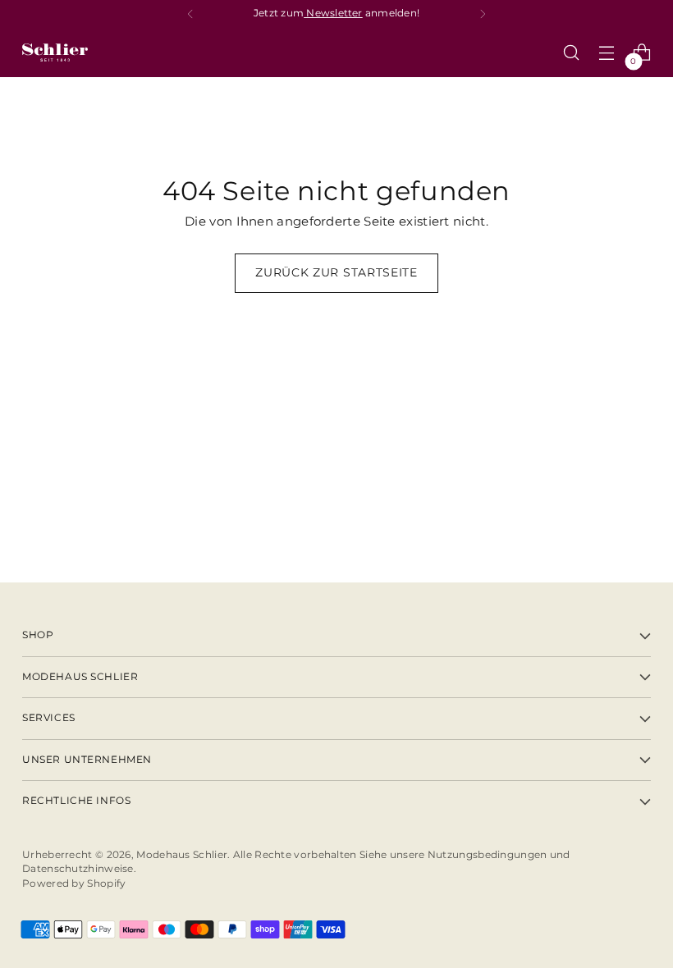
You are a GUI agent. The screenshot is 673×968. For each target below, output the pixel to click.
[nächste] (483, 14)
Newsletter (333, 13)
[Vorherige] (190, 14)
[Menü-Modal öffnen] (607, 53)
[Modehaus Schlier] (55, 52)
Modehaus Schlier (181, 855)
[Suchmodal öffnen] (571, 53)
